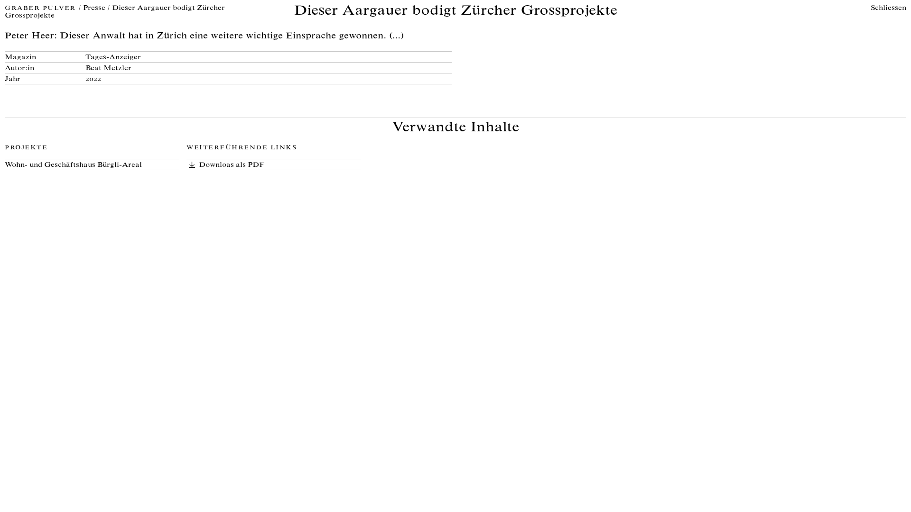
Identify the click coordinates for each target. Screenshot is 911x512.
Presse (94, 8)
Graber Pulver (41, 8)
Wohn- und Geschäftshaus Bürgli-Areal (73, 165)
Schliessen (888, 8)
